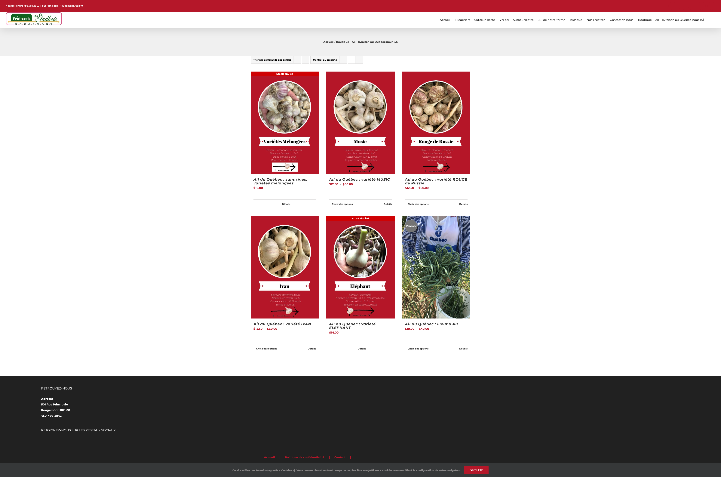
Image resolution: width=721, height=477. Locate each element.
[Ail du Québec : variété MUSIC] (360, 123)
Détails (286, 204)
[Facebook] (42, 440)
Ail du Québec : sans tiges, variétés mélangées (280, 181)
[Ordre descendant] (305, 60)
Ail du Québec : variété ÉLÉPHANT (352, 326)
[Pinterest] (47, 440)
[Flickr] (53, 440)
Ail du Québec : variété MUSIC (359, 179)
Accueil (269, 457)
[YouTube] (63, 440)
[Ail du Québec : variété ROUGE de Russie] (436, 123)
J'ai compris (476, 470)
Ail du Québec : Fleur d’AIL (432, 324)
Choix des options (342, 204)
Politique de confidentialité (304, 457)
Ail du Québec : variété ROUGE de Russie (436, 181)
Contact (339, 457)
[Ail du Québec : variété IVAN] (285, 267)
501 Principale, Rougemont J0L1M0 (62, 5)
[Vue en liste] (359, 59)
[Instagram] (58, 440)
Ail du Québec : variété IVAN (282, 324)
